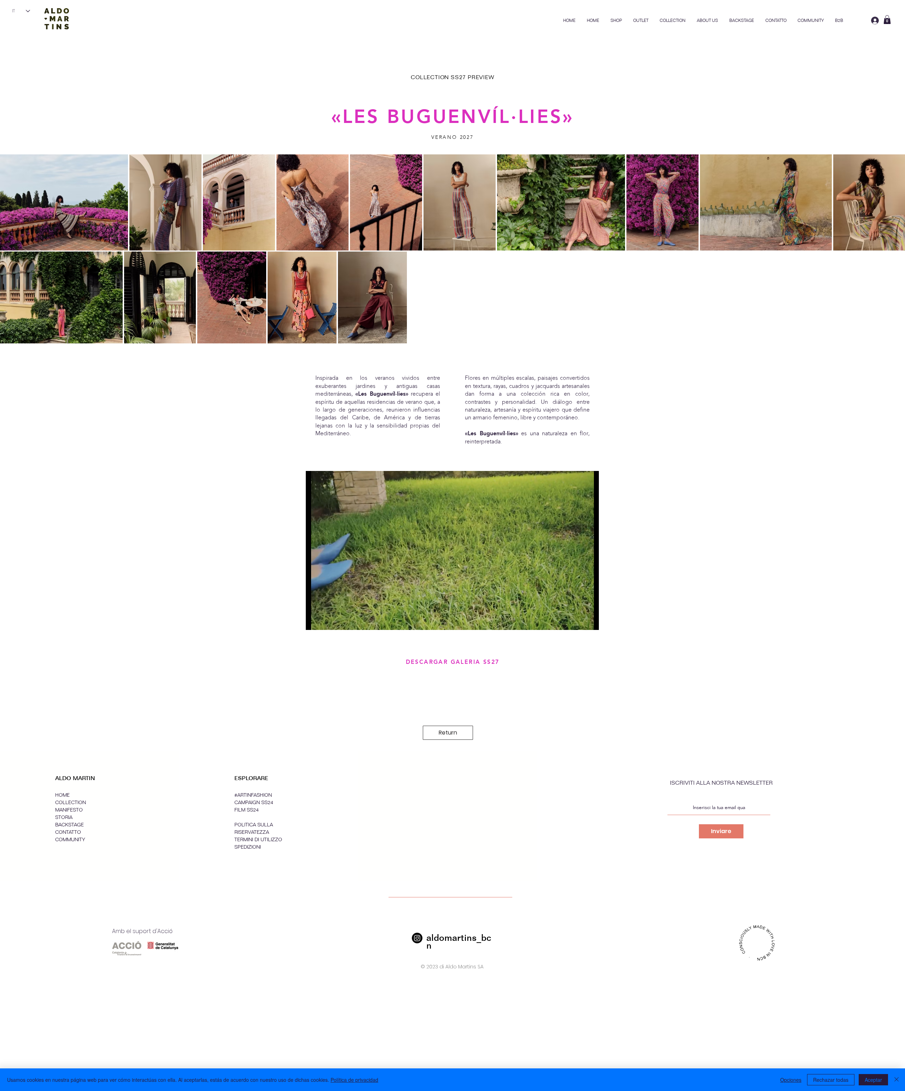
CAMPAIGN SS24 (253, 803)
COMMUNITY (70, 840)
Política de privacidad (354, 1079)
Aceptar (873, 1079)
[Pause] (315, 620)
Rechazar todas (830, 1079)
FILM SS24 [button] (246, 810)
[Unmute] (327, 620)
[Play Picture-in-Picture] (577, 620)
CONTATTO (68, 832)
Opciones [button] (790, 1079)
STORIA (63, 817)
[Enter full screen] (589, 620)
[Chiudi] (896, 1079)
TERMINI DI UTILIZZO (258, 840)
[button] (672, 20)
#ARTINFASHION (253, 795)
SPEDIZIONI (247, 847)
